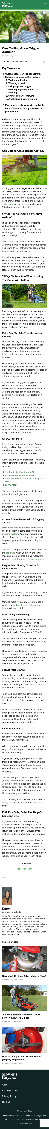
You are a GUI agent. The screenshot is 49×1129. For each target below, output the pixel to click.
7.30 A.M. (38, 632)
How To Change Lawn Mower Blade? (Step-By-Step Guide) (21, 1058)
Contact (6, 1102)
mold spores (8, 204)
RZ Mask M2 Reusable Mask (19, 475)
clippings (10, 552)
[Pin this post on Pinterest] (30, 868)
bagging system (10, 534)
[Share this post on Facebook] (19, 868)
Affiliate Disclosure (11, 1090)
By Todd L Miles (17, 980)
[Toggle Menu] (45, 4)
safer (15, 327)
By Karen (14, 56)
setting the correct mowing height (21, 606)
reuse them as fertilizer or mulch (27, 559)
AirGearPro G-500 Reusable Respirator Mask (25, 480)
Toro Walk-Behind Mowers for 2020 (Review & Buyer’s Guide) (21, 1016)
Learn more (29, 1123)
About (5, 1084)
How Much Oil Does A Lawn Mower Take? (24, 976)
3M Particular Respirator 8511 (19, 472)
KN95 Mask (11, 484)
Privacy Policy (9, 1096)
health (5, 878)
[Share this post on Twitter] (24, 868)
